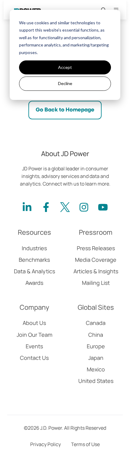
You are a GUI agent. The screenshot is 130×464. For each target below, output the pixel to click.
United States (95, 380)
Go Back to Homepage (65, 110)
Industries (34, 248)
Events (34, 346)
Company (34, 307)
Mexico (96, 369)
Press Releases (96, 248)
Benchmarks (34, 259)
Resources (34, 232)
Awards (34, 282)
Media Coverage (95, 259)
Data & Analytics (34, 271)
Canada (96, 322)
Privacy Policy (45, 444)
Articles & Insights (95, 271)
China (95, 334)
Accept (65, 67)
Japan (95, 357)
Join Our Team (34, 334)
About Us (34, 322)
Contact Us (34, 357)
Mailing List (96, 282)
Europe (96, 346)
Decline (65, 83)
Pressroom (95, 232)
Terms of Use (85, 444)
